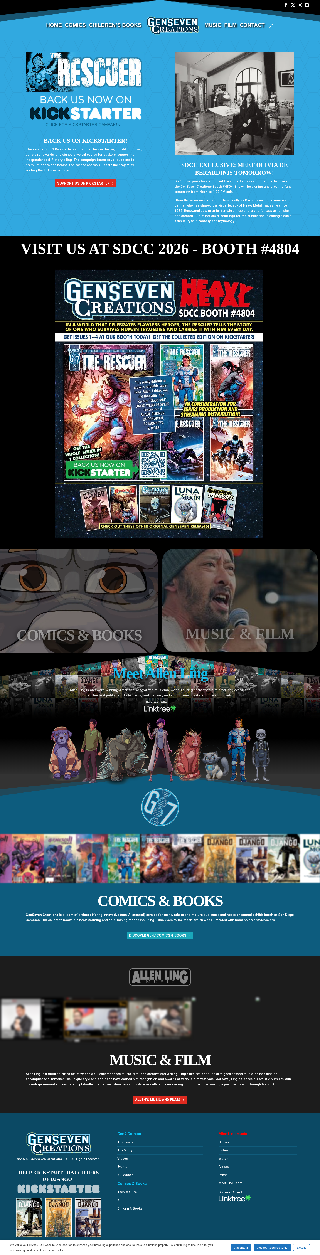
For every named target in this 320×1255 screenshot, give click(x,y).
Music (212, 26)
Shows (224, 1142)
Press (223, 1175)
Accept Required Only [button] (272, 1247)
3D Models (125, 1175)
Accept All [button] (241, 1247)
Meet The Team (231, 1183)
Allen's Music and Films (157, 1100)
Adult (121, 1200)
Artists (224, 1167)
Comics (75, 26)
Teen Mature (127, 1192)
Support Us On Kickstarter (83, 183)
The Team (125, 1142)
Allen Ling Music (233, 1133)
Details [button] (301, 1247)
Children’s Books (115, 26)
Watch (223, 1159)
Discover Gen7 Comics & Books (157, 935)
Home (54, 26)
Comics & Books (132, 1183)
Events (122, 1167)
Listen (223, 1150)
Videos (122, 1159)
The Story (124, 1150)
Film (230, 26)
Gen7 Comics (129, 1133)
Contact (252, 26)
